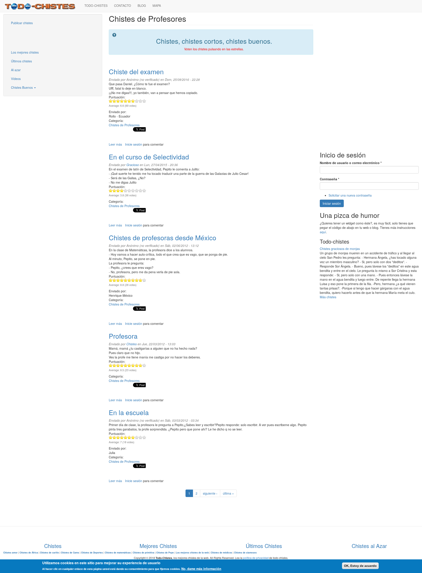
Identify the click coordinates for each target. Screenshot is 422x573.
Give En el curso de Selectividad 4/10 (122, 190)
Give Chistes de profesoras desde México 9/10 (140, 280)
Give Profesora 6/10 (129, 365)
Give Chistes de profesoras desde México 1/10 (111, 280)
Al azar (16, 70)
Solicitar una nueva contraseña (350, 195)
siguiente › (210, 493)
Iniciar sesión (332, 203)
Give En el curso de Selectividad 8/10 (137, 190)
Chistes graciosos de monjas (340, 248)
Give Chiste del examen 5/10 (125, 101)
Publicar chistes (22, 23)
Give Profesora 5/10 (125, 365)
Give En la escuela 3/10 (118, 437)
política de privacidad (256, 558)
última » (228, 493)
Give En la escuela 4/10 (122, 437)
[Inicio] (42, 6)
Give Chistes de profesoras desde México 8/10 (137, 280)
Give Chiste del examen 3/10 (118, 101)
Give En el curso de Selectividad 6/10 (129, 190)
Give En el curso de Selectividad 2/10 (114, 190)
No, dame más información (201, 568)
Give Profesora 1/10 (111, 365)
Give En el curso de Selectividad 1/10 (111, 190)
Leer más (115, 144)
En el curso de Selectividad (149, 156)
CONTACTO (122, 5)
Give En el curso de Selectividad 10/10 (144, 190)
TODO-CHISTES (95, 5)
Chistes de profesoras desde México (162, 237)
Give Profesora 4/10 (122, 365)
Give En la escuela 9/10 (140, 437)
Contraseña (329, 179)
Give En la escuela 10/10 (144, 437)
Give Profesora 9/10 (140, 365)
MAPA (157, 5)
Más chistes (328, 297)
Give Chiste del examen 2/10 (114, 101)
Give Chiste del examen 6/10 (129, 101)
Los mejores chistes (25, 52)
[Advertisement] (30, 37)
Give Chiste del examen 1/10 (111, 101)
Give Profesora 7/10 (133, 365)
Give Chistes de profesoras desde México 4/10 (122, 280)
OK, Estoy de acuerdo (360, 566)
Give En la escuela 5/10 (125, 437)
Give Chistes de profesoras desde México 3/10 (118, 280)
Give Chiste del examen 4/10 (122, 101)
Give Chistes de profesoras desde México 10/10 (144, 280)
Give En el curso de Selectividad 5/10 (125, 190)
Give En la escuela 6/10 (129, 437)
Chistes (131, 344)
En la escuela (129, 412)
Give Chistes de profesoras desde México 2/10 (114, 280)
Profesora (123, 336)
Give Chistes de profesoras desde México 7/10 (133, 280)
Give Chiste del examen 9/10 (140, 101)
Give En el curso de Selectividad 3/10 (118, 190)
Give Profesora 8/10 (137, 365)
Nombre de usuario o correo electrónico (351, 163)
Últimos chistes (21, 61)
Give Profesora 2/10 (114, 365)
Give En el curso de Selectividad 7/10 (133, 190)
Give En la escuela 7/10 (133, 437)
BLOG (142, 5)
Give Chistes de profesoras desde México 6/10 (129, 280)
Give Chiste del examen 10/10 (144, 101)
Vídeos (16, 78)
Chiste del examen (136, 71)
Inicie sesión (133, 144)
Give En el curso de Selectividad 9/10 (140, 190)
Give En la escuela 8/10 (137, 437)
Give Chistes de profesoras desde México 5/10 (125, 280)
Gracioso (132, 165)
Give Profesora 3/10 (118, 365)
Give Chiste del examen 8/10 (137, 101)
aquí (323, 232)
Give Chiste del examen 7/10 (133, 101)
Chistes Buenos (22, 87)
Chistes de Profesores (124, 125)
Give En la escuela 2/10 (114, 437)
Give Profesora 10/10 (144, 365)
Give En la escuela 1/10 (111, 437)
